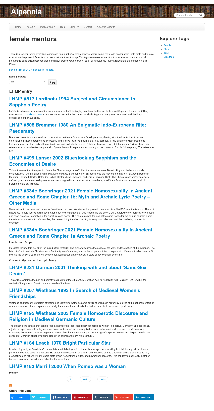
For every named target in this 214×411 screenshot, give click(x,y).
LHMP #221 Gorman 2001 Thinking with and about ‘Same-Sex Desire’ (77, 270)
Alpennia (26, 11)
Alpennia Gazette (106, 26)
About (30, 26)
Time (166, 53)
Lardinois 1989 (34, 114)
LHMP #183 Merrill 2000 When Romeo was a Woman (67, 366)
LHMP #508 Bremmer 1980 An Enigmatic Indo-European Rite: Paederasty (77, 127)
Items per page (17, 76)
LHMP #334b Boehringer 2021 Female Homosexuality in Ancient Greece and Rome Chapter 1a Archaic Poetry (80, 232)
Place (167, 49)
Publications (47, 26)
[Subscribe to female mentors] (10, 385)
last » (103, 379)
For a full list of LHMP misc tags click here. (31, 69)
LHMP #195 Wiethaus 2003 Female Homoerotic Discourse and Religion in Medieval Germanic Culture (78, 316)
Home (18, 26)
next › (85, 379)
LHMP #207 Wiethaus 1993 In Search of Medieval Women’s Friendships (74, 293)
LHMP (73, 26)
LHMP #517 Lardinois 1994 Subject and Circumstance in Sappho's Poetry (72, 101)
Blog (62, 26)
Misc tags (169, 56)
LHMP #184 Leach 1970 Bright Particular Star (60, 342)
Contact (88, 26)
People (167, 45)
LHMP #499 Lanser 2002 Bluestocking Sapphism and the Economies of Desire (72, 160)
